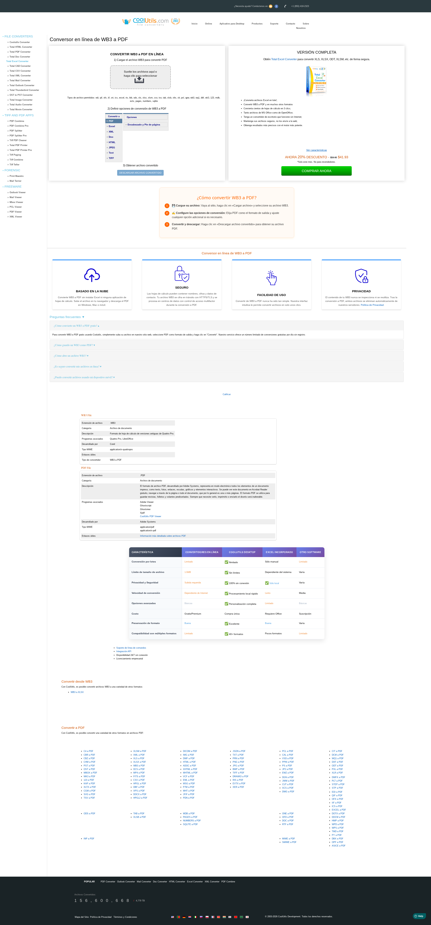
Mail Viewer (16, 197)
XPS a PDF (139, 790)
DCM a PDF (338, 755)
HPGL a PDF (139, 783)
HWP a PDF (338, 820)
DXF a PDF (337, 762)
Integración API (123, 651)
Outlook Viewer (18, 192)
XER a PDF (238, 787)
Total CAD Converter (20, 66)
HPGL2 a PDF (140, 798)
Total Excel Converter (17, 61)
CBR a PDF (89, 755)
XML (111, 131)
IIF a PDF (336, 802)
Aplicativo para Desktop (232, 23)
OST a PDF (89, 769)
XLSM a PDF (139, 751)
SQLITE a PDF (190, 824)
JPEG (112, 147)
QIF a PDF (337, 795)
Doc (111, 137)
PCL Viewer (16, 207)
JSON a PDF (239, 751)
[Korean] (230, 917)
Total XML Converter (20, 75)
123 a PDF (89, 780)
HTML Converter (177, 881)
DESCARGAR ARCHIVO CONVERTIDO (140, 172)
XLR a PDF (337, 772)
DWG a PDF (288, 791)
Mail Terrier (15, 181)
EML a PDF (188, 780)
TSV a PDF (89, 798)
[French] (213, 917)
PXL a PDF (337, 769)
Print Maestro (17, 176)
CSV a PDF (139, 780)
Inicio (194, 23)
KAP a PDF (89, 783)
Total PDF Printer (18, 145)
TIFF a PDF (238, 772)
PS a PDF (287, 765)
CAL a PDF (287, 755)
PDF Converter (108, 881)
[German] (185, 917)
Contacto (290, 23)
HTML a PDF (189, 762)
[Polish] (207, 917)
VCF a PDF (188, 776)
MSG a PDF (189, 783)
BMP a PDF (238, 769)
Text (111, 152)
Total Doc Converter (20, 56)
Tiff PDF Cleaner (18, 140)
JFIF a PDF (188, 794)
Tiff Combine (16, 159)
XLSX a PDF (139, 762)
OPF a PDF (337, 842)
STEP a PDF (338, 784)
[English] (173, 917)
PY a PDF (337, 835)
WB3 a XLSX (77, 692)
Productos (257, 23)
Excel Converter (195, 881)
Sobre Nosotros (302, 25)
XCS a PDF (288, 788)
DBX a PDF (337, 838)
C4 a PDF (88, 751)
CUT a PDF (287, 784)
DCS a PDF (139, 769)
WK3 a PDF (89, 776)
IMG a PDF (188, 755)
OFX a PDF (337, 799)
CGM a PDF (90, 790)
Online (208, 23)
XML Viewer (16, 216)
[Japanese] (247, 917)
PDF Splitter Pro (18, 135)
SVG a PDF (89, 794)
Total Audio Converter (21, 104)
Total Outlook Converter (22, 85)
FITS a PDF (139, 776)
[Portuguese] (179, 917)
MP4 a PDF (139, 772)
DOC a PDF (288, 820)
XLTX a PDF (90, 787)
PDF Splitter (16, 130)
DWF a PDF (189, 758)
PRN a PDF (238, 758)
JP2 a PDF (287, 769)
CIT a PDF (337, 751)
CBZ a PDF (89, 758)
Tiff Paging (15, 155)
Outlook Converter (126, 881)
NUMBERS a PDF (192, 820)
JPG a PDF (238, 765)
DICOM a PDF (190, 751)
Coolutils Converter (20, 42)
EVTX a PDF (239, 783)
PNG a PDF (238, 762)
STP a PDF (337, 788)
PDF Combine (17, 121)
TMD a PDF (337, 831)
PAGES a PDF (190, 817)
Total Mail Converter (20, 80)
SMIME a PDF (289, 842)
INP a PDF (89, 838)
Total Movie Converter (21, 109)
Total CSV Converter (20, 71)
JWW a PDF (288, 781)
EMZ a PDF (288, 772)
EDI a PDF (337, 792)
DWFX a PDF (338, 777)
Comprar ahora (316, 171)
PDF (111, 121)
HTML (112, 142)
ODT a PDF (337, 765)
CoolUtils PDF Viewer (150, 516)
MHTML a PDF (190, 772)
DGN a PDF (288, 777)
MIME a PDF (288, 838)
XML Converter (212, 881)
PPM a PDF (288, 762)
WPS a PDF (338, 828)
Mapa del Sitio (82, 917)
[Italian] (196, 917)
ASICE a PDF (338, 845)
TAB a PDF (138, 813)
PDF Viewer (16, 212)
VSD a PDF (288, 758)
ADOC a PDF (189, 765)
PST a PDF (89, 765)
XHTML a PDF (190, 769)
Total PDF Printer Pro (21, 150)
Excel (112, 126)
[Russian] (202, 917)
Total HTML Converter (21, 47)
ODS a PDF (89, 813)
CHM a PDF (89, 762)
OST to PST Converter (21, 95)
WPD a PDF (338, 824)
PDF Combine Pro (19, 126)
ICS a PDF (337, 806)
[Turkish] (219, 917)
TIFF (111, 158)
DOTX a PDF (338, 813)
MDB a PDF (189, 813)
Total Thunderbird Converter (24, 90)
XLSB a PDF (139, 817)
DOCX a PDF (139, 794)
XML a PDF (139, 755)
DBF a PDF (139, 787)
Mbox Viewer (16, 202)
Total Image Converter (21, 100)
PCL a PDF (287, 751)
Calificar (227, 394)
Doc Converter (160, 881)
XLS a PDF (138, 758)
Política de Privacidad (372, 305)
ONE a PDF (288, 813)
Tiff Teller (14, 164)
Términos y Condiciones (125, 917)
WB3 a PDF (139, 765)
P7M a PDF (188, 787)
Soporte (274, 23)
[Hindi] (225, 917)
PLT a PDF (337, 781)
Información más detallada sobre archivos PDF (163, 536)
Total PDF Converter (20, 52)
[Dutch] (190, 917)
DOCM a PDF (338, 817)
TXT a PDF (238, 755)
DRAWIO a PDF (240, 776)
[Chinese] (236, 917)
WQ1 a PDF (338, 758)
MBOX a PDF (90, 772)
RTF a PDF (287, 824)
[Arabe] (242, 917)
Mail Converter (144, 881)
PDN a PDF (188, 798)
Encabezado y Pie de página (144, 124)
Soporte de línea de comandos (131, 648)
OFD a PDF (288, 817)
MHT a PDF (189, 790)
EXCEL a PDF (339, 810)
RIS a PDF (238, 780)
